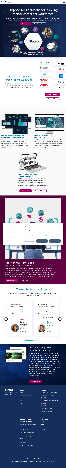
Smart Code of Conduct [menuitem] (46, 408)
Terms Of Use (26, 461)
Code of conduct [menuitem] (24, 429)
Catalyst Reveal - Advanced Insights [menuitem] (49, 400)
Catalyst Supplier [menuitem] (45, 405)
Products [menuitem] (44, 390)
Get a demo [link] (25, 23)
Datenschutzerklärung (49, 461)
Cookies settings (29, 241)
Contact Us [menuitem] (22, 403)
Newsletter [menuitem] (43, 424)
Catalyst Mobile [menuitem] (44, 403)
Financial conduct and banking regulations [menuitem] (27, 437)
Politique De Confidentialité (36, 461)
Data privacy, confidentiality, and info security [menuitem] (28, 433)
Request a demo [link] (11, 280)
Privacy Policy (19, 461)
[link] (11, 1)
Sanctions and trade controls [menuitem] (26, 445)
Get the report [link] (35, 381)
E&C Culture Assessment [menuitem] (47, 411)
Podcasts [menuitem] (43, 429)
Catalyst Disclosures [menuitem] (46, 397)
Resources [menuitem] (45, 419)
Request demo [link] (26, 190)
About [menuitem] (22, 390)
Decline (55, 241)
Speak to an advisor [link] (52, 94)
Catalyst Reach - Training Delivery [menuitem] (49, 395)
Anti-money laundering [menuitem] (25, 427)
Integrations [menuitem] (44, 414)
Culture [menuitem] (21, 397)
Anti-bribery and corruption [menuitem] (26, 421)
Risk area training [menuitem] (26, 419)
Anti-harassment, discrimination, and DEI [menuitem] (29, 424)
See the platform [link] (39, 23)
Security (14, 461)
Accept (42, 241)
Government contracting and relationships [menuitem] (26, 442)
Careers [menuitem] (22, 392)
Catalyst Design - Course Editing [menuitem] (49, 392)
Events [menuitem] (42, 427)
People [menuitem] (21, 400)
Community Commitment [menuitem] (26, 395)
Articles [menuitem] (43, 421)
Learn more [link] (25, 280)
